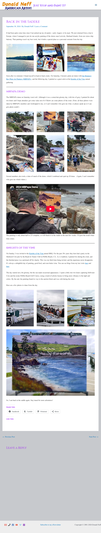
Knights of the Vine (78, 79)
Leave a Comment (41, 26)
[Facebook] (13, 525)
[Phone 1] (9, 525)
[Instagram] (24, 525)
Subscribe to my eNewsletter (50, 525)
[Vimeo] (20, 525)
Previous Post (9, 437)
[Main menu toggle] (96, 5)
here (86, 263)
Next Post (93, 437)
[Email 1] (5, 525)
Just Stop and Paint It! (49, 5)
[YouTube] (17, 525)
